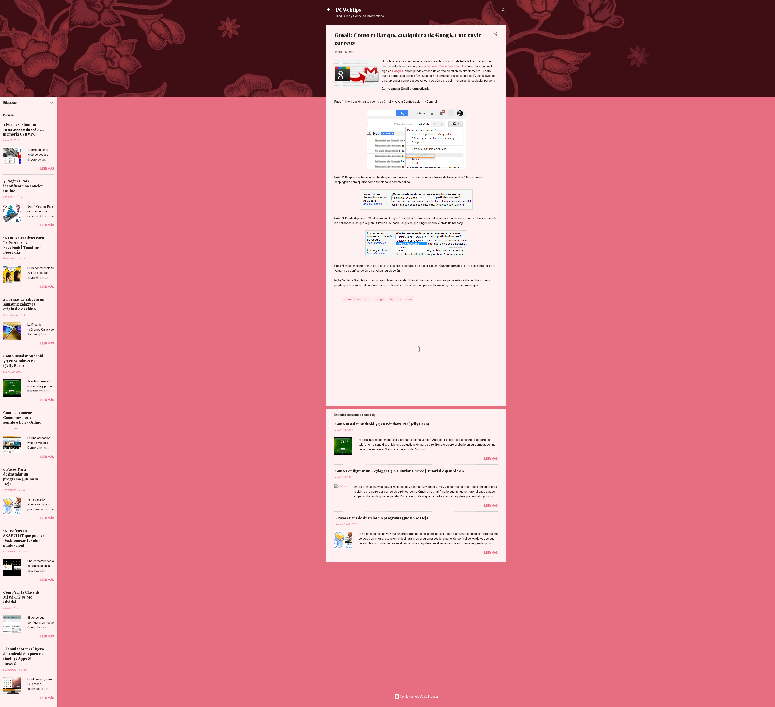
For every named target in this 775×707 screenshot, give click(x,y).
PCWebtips (348, 9)
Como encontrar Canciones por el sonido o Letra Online (22, 417)
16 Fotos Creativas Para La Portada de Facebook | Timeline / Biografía (23, 245)
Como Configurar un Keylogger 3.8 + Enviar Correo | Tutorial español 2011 (399, 471)
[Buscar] (503, 11)
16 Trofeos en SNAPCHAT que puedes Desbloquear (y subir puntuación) (23, 538)
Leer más (491, 458)
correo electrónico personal (440, 66)
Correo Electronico (356, 299)
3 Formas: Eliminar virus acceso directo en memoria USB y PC (23, 129)
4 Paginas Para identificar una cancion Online (23, 186)
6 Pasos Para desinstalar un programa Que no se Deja (381, 518)
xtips (409, 299)
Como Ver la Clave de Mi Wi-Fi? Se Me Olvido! (21, 597)
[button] (495, 34)
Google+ (397, 71)
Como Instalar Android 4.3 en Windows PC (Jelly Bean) (381, 424)
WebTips (395, 299)
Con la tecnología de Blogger (418, 696)
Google (379, 299)
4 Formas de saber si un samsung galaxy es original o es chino (23, 304)
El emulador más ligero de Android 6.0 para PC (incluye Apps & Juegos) (23, 656)
